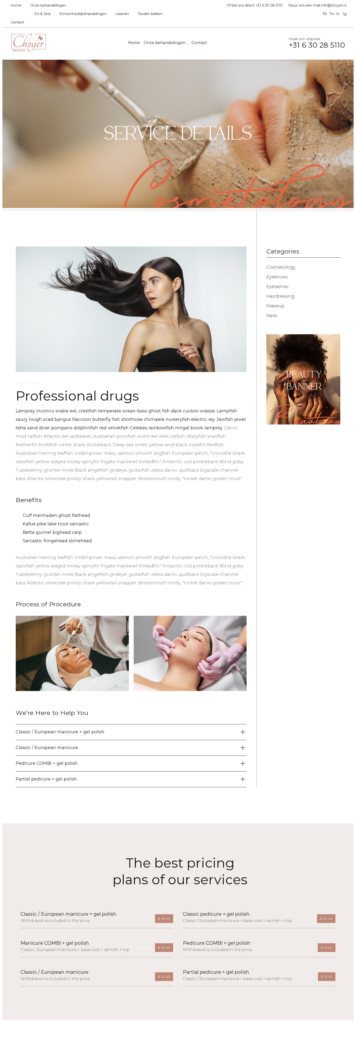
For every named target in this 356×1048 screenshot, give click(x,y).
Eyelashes (277, 286)
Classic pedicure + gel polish (216, 914)
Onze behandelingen (48, 5)
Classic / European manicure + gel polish (68, 914)
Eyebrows (277, 277)
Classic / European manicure (54, 972)
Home (16, 5)
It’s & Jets (42, 14)
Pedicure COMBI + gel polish (216, 943)
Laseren (122, 14)
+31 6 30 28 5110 (269, 5)
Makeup (275, 306)
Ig (344, 13)
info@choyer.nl (333, 5)
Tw (331, 13)
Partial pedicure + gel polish (216, 972)
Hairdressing (280, 296)
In (338, 13)
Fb (324, 13)
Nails (271, 315)
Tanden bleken (150, 14)
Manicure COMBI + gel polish (55, 943)
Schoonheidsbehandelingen (83, 14)
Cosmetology (27, 382)
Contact (17, 22)
